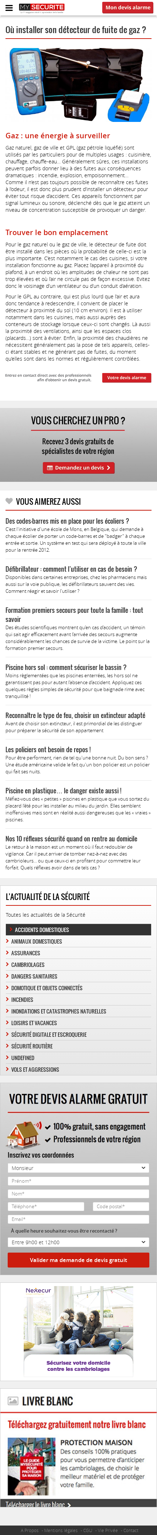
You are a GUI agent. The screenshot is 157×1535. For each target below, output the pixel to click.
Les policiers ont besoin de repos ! (48, 749)
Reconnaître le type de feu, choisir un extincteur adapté (75, 715)
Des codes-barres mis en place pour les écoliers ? (67, 520)
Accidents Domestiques (42, 929)
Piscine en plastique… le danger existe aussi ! (63, 790)
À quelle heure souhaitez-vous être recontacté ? (64, 1230)
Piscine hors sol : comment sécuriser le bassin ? (66, 667)
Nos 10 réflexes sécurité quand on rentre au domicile (71, 838)
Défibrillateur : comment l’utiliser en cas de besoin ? (71, 569)
